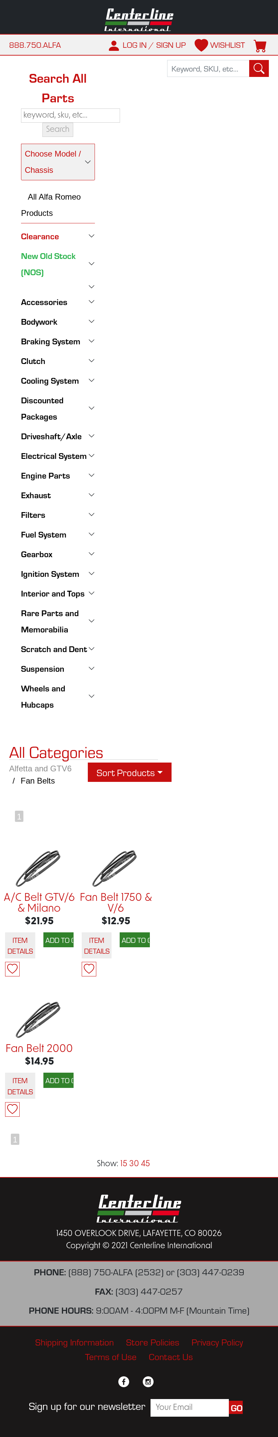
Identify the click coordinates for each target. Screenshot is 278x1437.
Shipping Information (74, 1341)
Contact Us (171, 1356)
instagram (148, 1381)
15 (123, 1164)
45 (145, 1164)
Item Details (20, 945)
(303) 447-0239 (210, 1271)
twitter (136, 1381)
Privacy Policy (217, 1341)
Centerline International (139, 19)
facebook (123, 1381)
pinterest (160, 1381)
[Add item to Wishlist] (12, 969)
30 (134, 1164)
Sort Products (126, 772)
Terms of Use (111, 1356)
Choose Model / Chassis (53, 162)
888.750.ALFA (35, 44)
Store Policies (152, 1341)
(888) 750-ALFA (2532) (116, 1271)
